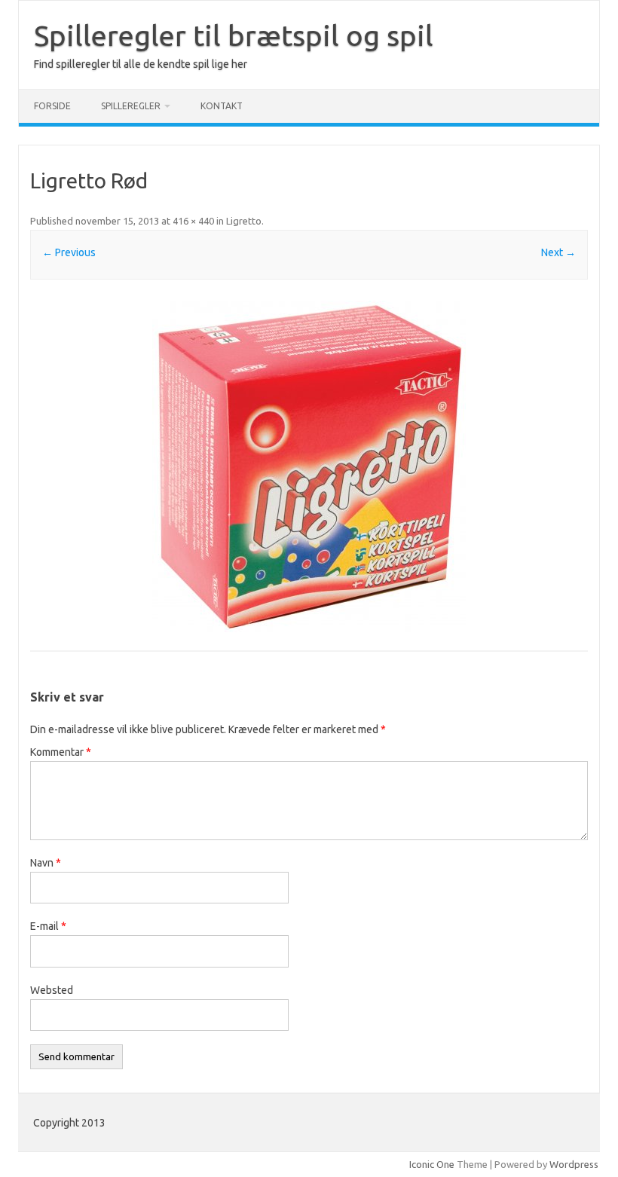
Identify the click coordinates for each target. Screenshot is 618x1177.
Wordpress (573, 1164)
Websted (51, 990)
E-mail (48, 926)
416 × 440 (193, 221)
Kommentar (60, 752)
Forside (52, 106)
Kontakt (221, 106)
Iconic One (431, 1164)
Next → (558, 252)
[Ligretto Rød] (308, 466)
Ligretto (244, 221)
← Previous (69, 252)
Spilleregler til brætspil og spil (233, 35)
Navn (45, 863)
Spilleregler (131, 106)
